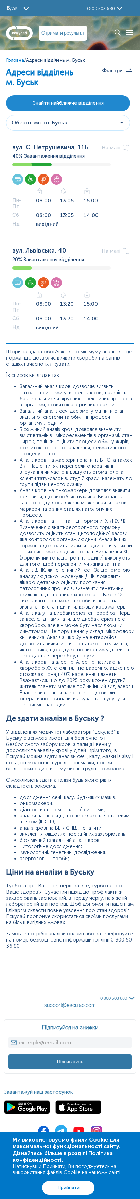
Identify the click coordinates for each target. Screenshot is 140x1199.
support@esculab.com (70, 1005)
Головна (15, 60)
